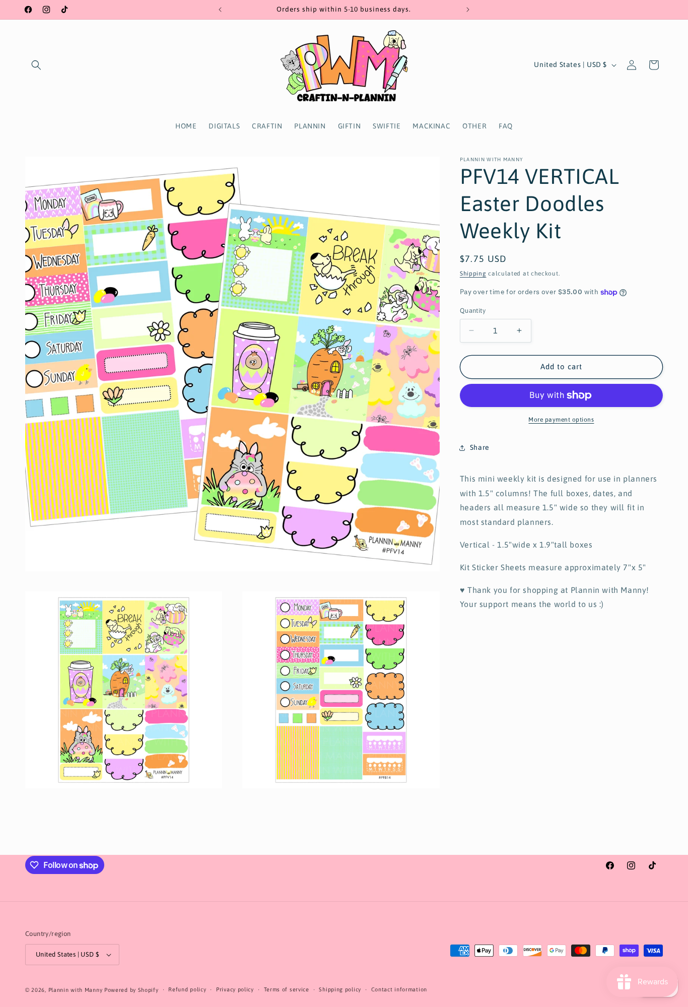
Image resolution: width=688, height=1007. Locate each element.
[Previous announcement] (220, 9)
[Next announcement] (468, 9)
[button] (36, 65)
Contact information (399, 989)
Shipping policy (340, 989)
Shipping (473, 273)
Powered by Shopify (131, 990)
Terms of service (286, 989)
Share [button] (480, 447)
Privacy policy (235, 989)
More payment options (561, 419)
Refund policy (187, 989)
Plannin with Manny (75, 990)
